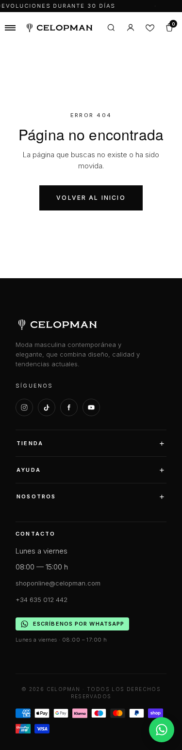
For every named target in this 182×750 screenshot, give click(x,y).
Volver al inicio (91, 197)
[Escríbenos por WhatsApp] (161, 729)
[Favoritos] (150, 27)
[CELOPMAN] (59, 27)
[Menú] (10, 27)
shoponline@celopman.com (58, 583)
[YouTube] (91, 407)
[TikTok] (46, 407)
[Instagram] (24, 407)
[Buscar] (111, 27)
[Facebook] (69, 407)
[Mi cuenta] (130, 27)
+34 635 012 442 (41, 599)
